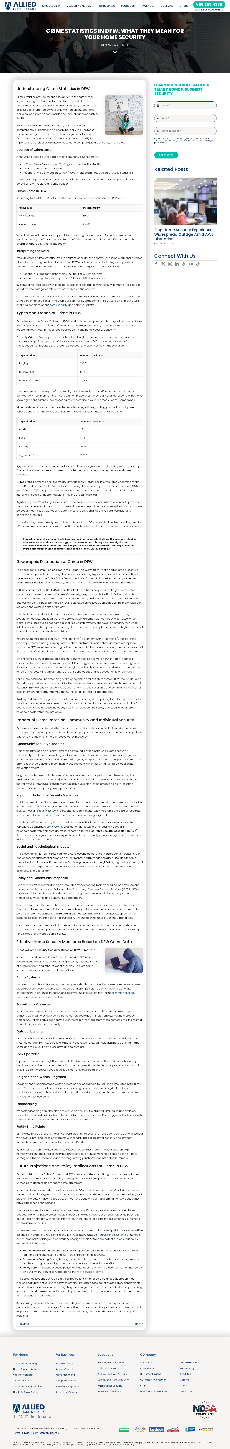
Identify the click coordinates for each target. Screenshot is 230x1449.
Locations (105, 1354)
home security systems (48, 822)
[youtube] (191, 264)
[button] (156, 211)
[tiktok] (198, 264)
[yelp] (184, 264)
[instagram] (170, 264)
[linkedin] (177, 264)
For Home (20, 1354)
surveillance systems (113, 1235)
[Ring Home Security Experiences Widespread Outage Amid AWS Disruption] (185, 179)
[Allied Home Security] (20, 3)
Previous (24, 1324)
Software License (49, 1432)
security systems (47, 811)
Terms (16, 1432)
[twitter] (163, 264)
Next (138, 1324)
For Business (65, 1354)
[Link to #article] (115, 52)
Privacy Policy (30, 1432)
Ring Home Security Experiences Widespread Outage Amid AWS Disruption (184, 234)
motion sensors (124, 993)
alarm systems (53, 827)
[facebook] (156, 264)
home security (58, 305)
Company (148, 1354)
